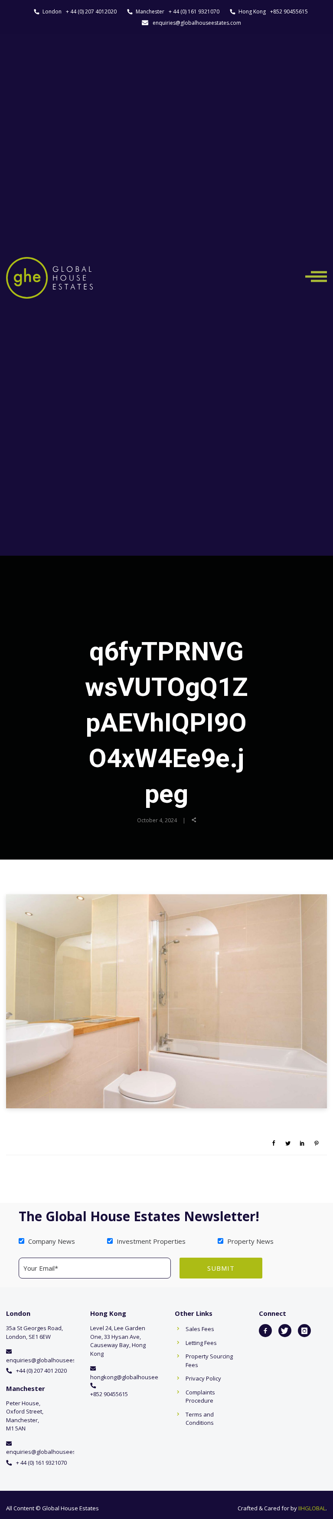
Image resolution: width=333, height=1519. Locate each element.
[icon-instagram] (304, 1330)
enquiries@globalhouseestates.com (197, 22)
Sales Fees (200, 1329)
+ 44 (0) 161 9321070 (194, 11)
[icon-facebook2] (265, 1330)
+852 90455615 (289, 11)
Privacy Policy (203, 1378)
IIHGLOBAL (312, 1508)
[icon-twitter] (284, 1330)
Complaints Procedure (200, 1396)
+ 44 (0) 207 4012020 (91, 11)
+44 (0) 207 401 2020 (41, 1370)
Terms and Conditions (200, 1418)
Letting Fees (201, 1343)
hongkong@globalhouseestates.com (138, 1377)
